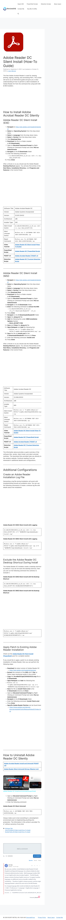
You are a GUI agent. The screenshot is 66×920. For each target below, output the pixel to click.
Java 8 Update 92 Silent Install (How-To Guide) (18, 830)
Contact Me (21, 9)
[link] (5, 778)
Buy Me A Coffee (32, 9)
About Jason (57, 4)
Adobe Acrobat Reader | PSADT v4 (26, 256)
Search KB (21, 4)
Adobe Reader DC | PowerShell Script (27, 251)
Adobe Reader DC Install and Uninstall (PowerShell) (16, 778)
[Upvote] (34, 865)
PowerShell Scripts (32, 4)
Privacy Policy (42, 917)
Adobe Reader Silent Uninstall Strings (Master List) (21, 769)
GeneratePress (30, 917)
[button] (18, 13)
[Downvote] (37, 865)
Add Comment (37, 856)
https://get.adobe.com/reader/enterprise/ (22, 670)
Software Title (9, 828)
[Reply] (32, 865)
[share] (25, 777)
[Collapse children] (39, 865)
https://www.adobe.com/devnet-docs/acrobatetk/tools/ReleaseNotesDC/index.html (25, 709)
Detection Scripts (46, 4)
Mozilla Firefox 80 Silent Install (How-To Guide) (17, 832)
